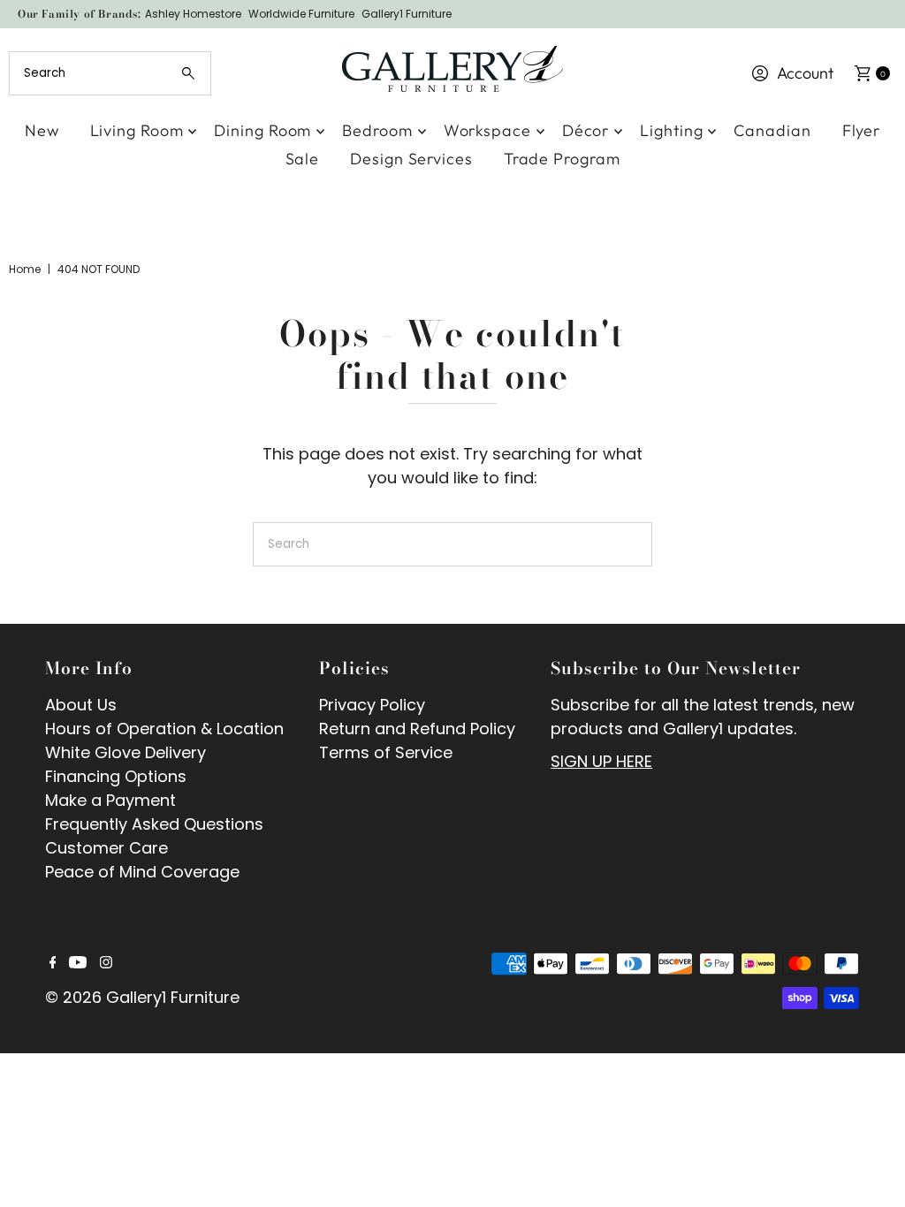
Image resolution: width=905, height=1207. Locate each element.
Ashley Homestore (193, 13)
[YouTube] (78, 963)
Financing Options (115, 776)
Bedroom (377, 130)
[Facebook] (53, 963)
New (42, 130)
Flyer (861, 130)
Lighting (671, 130)
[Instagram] (106, 963)
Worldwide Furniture (301, 13)
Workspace (487, 130)
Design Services (411, 158)
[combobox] (109, 73)
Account (805, 73)
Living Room (137, 130)
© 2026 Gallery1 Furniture (142, 997)
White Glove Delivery (125, 752)
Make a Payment (110, 800)
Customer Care (106, 848)
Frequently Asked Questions (154, 824)
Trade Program (562, 158)
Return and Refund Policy (417, 728)
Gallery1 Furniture (406, 13)
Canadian (772, 130)
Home (25, 269)
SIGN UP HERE (601, 761)
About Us (81, 705)
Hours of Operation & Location (164, 728)
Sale (302, 158)
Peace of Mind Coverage (142, 872)
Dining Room (262, 130)
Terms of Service (385, 752)
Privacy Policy (372, 705)
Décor (586, 130)
